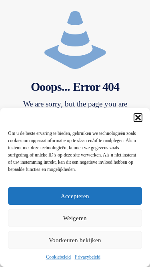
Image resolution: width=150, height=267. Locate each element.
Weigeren (75, 218)
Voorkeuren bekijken (75, 240)
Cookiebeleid (58, 257)
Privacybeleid (87, 257)
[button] (138, 118)
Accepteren (75, 196)
